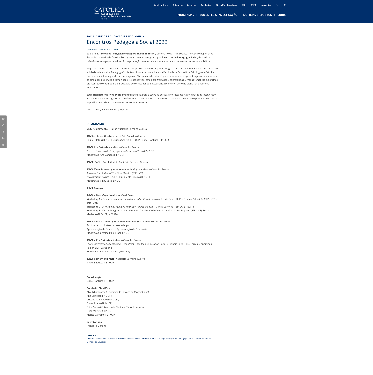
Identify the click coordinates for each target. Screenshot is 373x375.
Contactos (191, 5)
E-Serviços (178, 5)
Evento (90, 338)
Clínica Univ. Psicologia (226, 5)
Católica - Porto (161, 5)
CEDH (243, 5)
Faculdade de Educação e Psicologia (114, 36)
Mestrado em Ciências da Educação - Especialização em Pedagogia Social (160, 338)
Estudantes (206, 5)
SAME (253, 5)
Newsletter (266, 5)
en (285, 5)
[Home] (116, 20)
